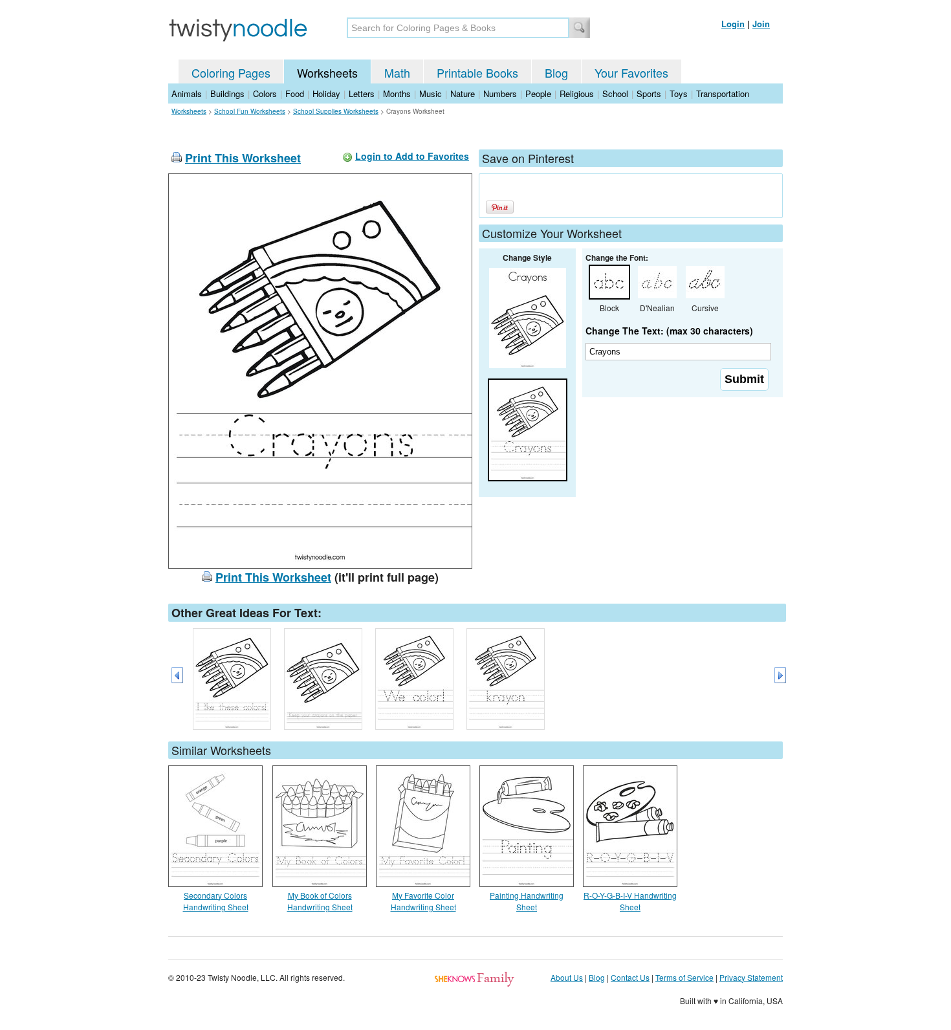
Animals (186, 93)
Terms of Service (684, 977)
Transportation (722, 93)
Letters (362, 93)
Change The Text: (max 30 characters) (669, 330)
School (615, 93)
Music (430, 93)
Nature (462, 93)
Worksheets (327, 72)
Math (397, 72)
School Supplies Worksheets (335, 111)
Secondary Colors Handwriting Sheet (215, 901)
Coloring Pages (230, 72)
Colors (265, 93)
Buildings (227, 93)
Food (294, 93)
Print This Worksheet (243, 157)
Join (761, 23)
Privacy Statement (751, 977)
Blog (556, 72)
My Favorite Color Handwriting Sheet (423, 901)
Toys (679, 93)
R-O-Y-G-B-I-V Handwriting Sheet (630, 901)
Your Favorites (631, 72)
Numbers (500, 93)
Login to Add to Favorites (412, 155)
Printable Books (477, 72)
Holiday (326, 93)
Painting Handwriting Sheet (526, 901)
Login (733, 23)
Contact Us (630, 977)
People (538, 93)
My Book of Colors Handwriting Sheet (320, 901)
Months (397, 93)
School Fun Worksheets (249, 111)
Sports (649, 93)
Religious (577, 93)
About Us (567, 977)
